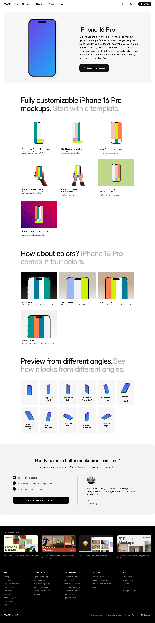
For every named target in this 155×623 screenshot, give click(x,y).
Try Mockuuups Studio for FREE (41, 500)
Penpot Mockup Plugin (42, 584)
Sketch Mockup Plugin (42, 580)
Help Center (127, 577)
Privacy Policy (130, 615)
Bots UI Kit (97, 587)
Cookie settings (96, 615)
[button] (27, 4)
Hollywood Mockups (100, 580)
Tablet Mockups (69, 594)
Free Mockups (98, 577)
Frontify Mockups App (42, 591)
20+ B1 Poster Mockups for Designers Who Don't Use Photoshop (133, 557)
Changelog (8, 601)
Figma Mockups (69, 580)
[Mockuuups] (11, 4)
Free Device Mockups (71, 584)
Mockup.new (38, 594)
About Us (7, 594)
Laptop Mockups (69, 598)
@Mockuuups (101, 491)
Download (7, 580)
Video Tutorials (128, 580)
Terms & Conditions (113, 615)
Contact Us (127, 587)
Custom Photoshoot (11, 587)
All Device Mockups (70, 577)
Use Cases (8, 591)
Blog (5, 605)
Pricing (51, 4)
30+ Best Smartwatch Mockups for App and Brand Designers (58, 557)
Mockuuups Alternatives (102, 584)
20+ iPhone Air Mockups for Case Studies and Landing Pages (21, 557)
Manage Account (129, 591)
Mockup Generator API (12, 584)
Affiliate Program (10, 598)
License (126, 584)
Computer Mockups (70, 591)
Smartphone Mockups (71, 587)
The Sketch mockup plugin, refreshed (93, 556)
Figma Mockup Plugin (41, 577)
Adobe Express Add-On (42, 587)
